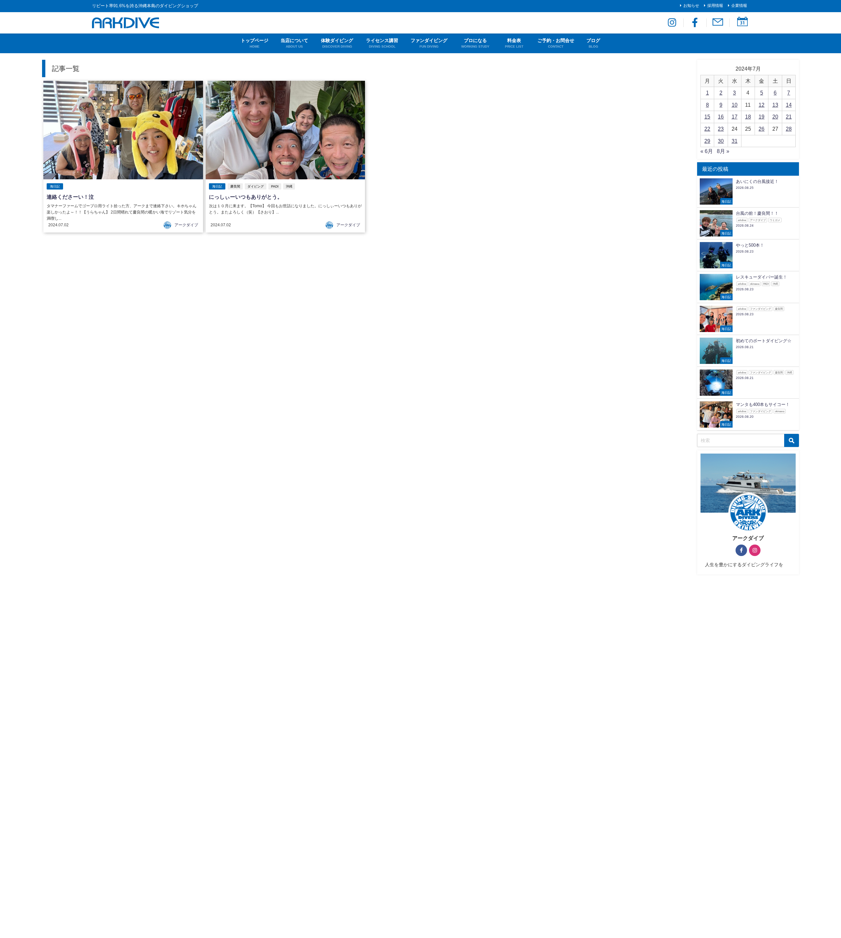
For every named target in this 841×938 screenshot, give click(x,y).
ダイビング (255, 186)
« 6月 (706, 151)
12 (761, 104)
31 (735, 141)
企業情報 (739, 6)
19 (761, 116)
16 (721, 116)
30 (721, 141)
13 (775, 104)
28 (789, 128)
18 (748, 116)
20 (775, 116)
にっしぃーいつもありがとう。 (246, 196)
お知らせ (691, 6)
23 (721, 128)
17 (735, 116)
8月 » (723, 151)
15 (707, 116)
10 (735, 104)
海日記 (55, 186)
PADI (275, 186)
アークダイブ (186, 225)
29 (707, 141)
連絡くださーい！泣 (70, 196)
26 (761, 128)
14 (789, 104)
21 (789, 116)
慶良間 (235, 186)
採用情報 (715, 6)
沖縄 (289, 186)
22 (707, 128)
